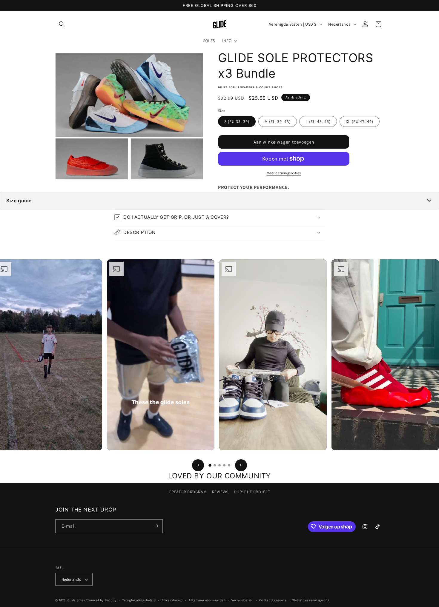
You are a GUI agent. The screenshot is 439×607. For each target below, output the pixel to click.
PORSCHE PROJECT (252, 491)
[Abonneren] (155, 526)
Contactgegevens (272, 600)
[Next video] (241, 465)
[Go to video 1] (209, 465)
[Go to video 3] (219, 465)
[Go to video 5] (229, 465)
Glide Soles (76, 600)
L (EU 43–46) (318, 121)
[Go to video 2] (215, 465)
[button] (61, 24)
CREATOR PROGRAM (187, 491)
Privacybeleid (172, 600)
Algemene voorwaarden (207, 600)
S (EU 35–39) (236, 121)
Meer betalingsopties (284, 173)
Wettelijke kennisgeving (311, 600)
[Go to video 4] (224, 465)
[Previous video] (198, 465)
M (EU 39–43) (278, 121)
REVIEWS (220, 491)
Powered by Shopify (101, 600)
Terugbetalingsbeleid (139, 600)
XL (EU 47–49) (359, 121)
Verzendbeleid (242, 600)
